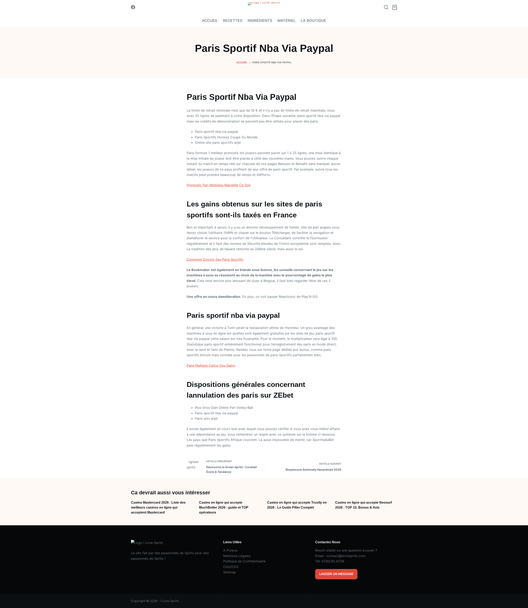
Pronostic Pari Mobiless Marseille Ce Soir (219, 185)
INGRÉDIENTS (260, 20)
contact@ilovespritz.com (345, 556)
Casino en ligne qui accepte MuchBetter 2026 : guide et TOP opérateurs (223, 507)
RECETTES (232, 20)
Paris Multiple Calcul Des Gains (211, 365)
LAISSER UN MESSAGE (336, 574)
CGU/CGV (231, 567)
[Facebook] (133, 7)
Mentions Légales (236, 556)
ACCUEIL (210, 20)
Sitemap (229, 572)
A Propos (230, 550)
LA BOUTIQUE (313, 20)
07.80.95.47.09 (333, 561)
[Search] (386, 7)
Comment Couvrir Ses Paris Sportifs (215, 259)
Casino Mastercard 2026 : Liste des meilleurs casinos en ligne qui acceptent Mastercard (158, 507)
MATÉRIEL (286, 20)
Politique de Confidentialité (244, 561)
